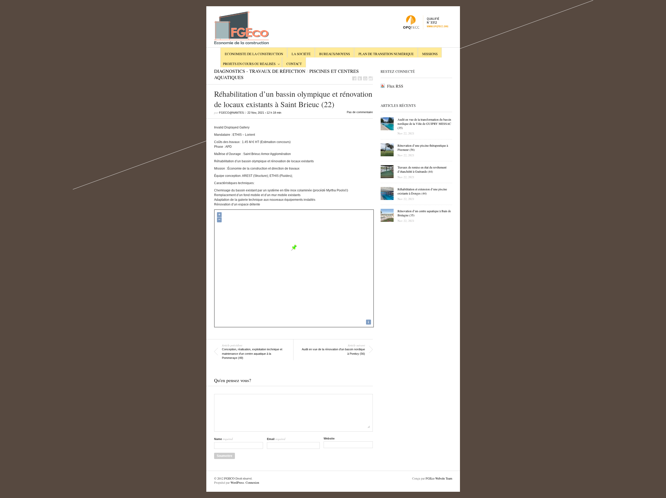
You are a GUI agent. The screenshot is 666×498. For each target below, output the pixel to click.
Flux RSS (395, 86)
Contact (294, 63)
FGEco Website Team (439, 478)
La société (301, 53)
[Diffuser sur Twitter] (360, 78)
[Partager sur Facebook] (354, 78)
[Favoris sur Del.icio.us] (365, 78)
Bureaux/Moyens (334, 53)
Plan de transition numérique (386, 53)
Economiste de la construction (254, 53)
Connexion (252, 482)
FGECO (229, 478)
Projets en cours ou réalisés (249, 63)
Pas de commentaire (360, 112)
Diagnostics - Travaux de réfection (259, 71)
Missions (430, 53)
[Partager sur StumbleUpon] (371, 78)
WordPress (237, 482)
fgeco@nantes (231, 112)
